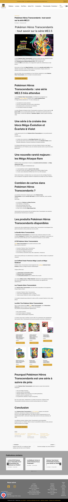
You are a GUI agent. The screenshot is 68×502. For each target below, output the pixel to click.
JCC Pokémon (36, 411)
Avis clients (34, 489)
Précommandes (47, 6)
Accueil (34, 483)
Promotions (54, 6)
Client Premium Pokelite (34, 491)
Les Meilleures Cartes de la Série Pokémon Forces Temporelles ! (33, 462)
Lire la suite (20, 342)
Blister (63, 488)
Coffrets (41, 264)
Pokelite (29, 465)
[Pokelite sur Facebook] (8, 486)
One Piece (52, 486)
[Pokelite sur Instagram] (14, 486)
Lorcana (52, 485)
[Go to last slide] (8, 464)
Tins (30, 305)
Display (63, 482)
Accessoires (63, 486)
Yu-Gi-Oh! (52, 491)
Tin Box (63, 489)
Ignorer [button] (65, 1)
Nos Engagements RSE (34, 494)
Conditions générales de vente (33, 500)
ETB (16, 243)
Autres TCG (52, 488)
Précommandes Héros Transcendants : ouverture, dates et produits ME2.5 (45, 434)
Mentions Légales (44, 500)
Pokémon (23, 98)
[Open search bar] (57, 6)
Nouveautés (17, 15)
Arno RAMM (23, 500)
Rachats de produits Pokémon (34, 492)
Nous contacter (34, 486)
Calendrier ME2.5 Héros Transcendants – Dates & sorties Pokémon (33, 434)
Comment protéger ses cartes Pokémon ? (46, 445)
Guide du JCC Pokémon (34, 488)
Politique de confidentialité (54, 500)
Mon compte (34, 485)
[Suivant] (60, 464)
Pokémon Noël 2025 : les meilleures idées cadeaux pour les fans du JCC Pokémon (22, 446)
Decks (63, 491)
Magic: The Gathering (52, 489)
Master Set (63, 495)
